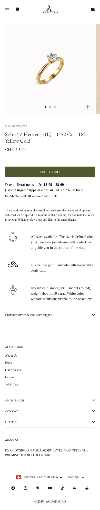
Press (8, 363)
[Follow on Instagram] (25, 488)
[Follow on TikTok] (62, 488)
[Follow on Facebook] (13, 488)
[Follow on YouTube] (50, 488)
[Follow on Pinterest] (38, 488)
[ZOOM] (88, 107)
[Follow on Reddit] (87, 488)
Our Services (13, 370)
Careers (9, 377)
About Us (11, 355)
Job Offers (11, 384)
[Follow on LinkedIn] (75, 488)
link (51, 196)
